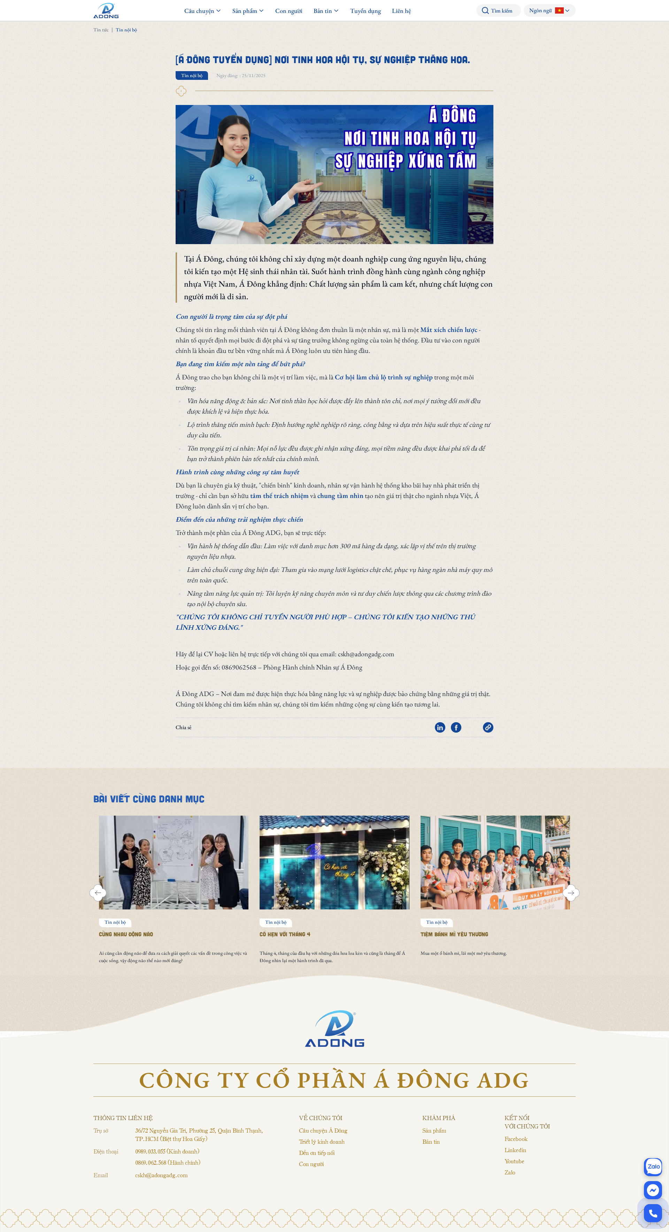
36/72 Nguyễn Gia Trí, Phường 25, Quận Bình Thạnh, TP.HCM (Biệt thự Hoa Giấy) (199, 1134)
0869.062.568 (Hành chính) (167, 1162)
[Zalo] (653, 1167)
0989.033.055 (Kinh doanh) (167, 1151)
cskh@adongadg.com (161, 1175)
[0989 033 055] (653, 1213)
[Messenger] (653, 1190)
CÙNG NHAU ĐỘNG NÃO (126, 934)
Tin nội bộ (191, 75)
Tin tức (101, 30)
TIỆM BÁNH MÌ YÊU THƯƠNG (454, 934)
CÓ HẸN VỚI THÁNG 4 (285, 934)
